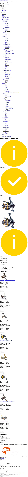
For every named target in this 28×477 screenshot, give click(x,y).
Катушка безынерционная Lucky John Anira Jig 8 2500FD (7, 401)
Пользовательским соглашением (5, 475)
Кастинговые (6, 38)
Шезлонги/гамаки (7, 65)
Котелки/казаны (7, 73)
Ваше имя (8, 463)
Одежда (4, 98)
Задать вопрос (2, 473)
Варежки (6, 85)
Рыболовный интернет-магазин (4, 0)
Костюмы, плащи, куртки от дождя (9, 108)
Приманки (4, 32)
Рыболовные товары (4, 20)
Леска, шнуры (5, 28)
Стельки (6, 97)
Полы (5, 68)
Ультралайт (6, 42)
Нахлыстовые (6, 40)
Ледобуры (6, 24)
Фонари (4, 79)
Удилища (4, 36)
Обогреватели (6, 58)
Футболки (6, 88)
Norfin (5, 114)
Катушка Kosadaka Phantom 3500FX (6, 136)
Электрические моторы (6, 131)
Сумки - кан (6, 26)
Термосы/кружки (7, 78)
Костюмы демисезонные (8, 100)
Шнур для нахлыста (7, 31)
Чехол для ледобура (7, 27)
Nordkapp (6, 113)
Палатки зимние (7, 67)
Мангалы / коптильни (7, 74)
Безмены (6, 71)
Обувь (4, 93)
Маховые (6, 39)
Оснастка (3, 15)
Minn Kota (6, 132)
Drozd (5, 119)
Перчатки (6, 87)
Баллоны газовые (7, 57)
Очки (5, 86)
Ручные (6, 82)
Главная (3, 134)
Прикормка (3, 16)
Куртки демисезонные (7, 110)
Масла (5, 126)
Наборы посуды (7, 75)
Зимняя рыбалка (5, 21)
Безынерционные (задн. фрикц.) (9, 50)
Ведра (5, 72)
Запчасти (6, 129)
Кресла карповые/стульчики (8, 62)
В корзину (2, 311)
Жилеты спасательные (6, 127)
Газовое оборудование (6, 56)
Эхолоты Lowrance (7, 48)
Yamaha (6, 124)
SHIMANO (7, 102)
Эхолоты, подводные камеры (6, 44)
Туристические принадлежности (7, 70)
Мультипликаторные (7, 51)
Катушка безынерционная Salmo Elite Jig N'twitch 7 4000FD (7, 280)
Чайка (7, 105)
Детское (6, 116)
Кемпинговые (6, 80)
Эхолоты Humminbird (7, 47)
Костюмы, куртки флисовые (8, 107)
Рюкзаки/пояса (6, 76)
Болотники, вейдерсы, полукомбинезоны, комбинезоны (12, 92)
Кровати (6, 63)
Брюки (5, 99)
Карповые (6, 37)
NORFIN (7, 104)
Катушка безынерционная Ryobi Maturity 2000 (6, 380)
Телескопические (7, 41)
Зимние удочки (6, 23)
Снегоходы (4, 130)
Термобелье (4, 111)
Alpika (5, 112)
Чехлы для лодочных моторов (5, 19)
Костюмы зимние (7, 103)
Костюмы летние (7, 106)
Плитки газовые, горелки (8, 59)
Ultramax (6, 115)
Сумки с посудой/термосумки (8, 77)
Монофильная (6, 29)
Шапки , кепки (6, 89)
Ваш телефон (8, 464)
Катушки (4, 49)
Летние (5, 55)
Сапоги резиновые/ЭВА (8, 96)
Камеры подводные (7, 46)
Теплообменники (7, 60)
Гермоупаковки (4, 14)
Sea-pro (5, 123)
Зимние (6, 54)
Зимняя (5, 95)
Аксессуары (6, 45)
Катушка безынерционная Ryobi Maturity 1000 (6, 340)
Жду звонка (2, 465)
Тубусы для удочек (7, 43)
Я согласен (2, 476)
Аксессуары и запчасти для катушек (9, 53)
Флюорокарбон (6, 30)
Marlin (5, 122)
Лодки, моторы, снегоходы (5, 117)
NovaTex (7, 109)
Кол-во (1, 264)
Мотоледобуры (6, 25)
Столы (5, 64)
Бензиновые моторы (5, 121)
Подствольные (6, 81)
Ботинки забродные (7, 90)
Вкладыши (6, 94)
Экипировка (3, 83)
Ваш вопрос (8, 472)
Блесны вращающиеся (7, 33)
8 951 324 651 (2, 458)
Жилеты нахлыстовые (7, 91)
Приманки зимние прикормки (5, 17)
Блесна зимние (6, 22)
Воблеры (6, 34)
